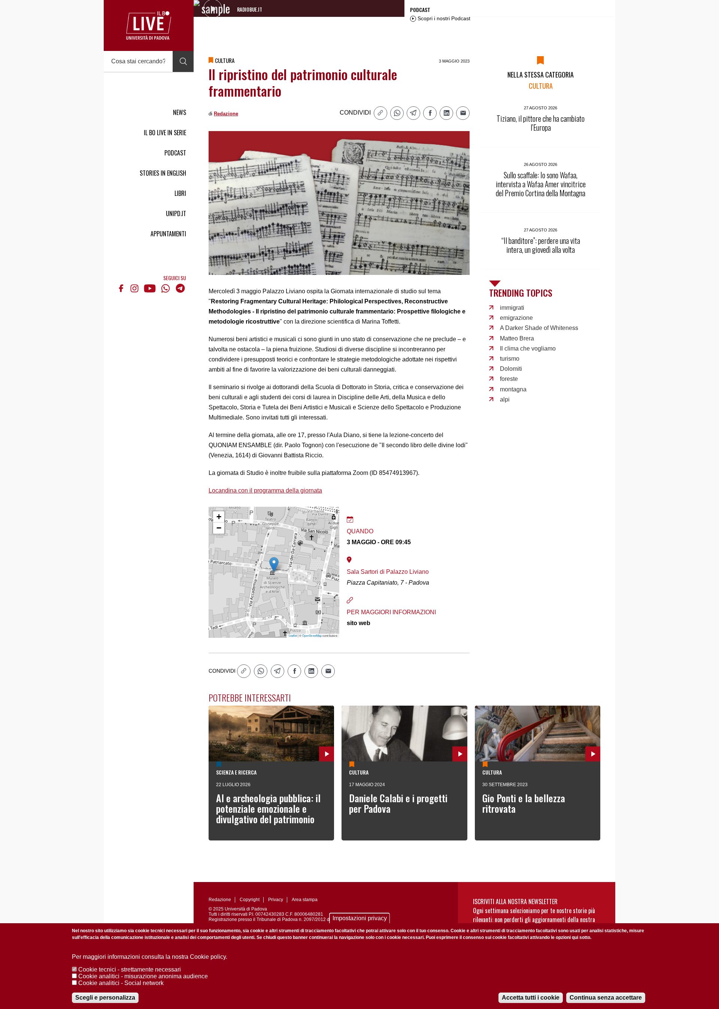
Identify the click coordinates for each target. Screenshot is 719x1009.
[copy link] (380, 113)
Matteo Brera (517, 338)
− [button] (218, 528)
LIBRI (180, 193)
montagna (513, 389)
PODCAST (175, 152)
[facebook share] (430, 113)
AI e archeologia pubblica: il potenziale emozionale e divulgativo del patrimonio (268, 808)
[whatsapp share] (397, 113)
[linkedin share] (446, 113)
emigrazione (516, 318)
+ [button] (218, 516)
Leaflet (293, 635)
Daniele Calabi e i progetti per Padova (398, 803)
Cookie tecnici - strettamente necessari (129, 969)
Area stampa (305, 899)
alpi (505, 399)
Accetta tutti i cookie (530, 997)
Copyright (250, 899)
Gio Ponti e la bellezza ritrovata (523, 803)
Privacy (275, 899)
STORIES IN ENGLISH (163, 173)
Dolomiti (511, 369)
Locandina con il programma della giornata (265, 490)
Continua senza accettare (606, 997)
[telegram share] (413, 113)
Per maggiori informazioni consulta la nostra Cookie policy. (149, 957)
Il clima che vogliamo (528, 348)
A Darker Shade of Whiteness (539, 328)
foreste (509, 379)
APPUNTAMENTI (168, 233)
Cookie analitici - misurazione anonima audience (143, 976)
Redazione (226, 113)
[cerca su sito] (183, 61)
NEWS (179, 112)
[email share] (463, 113)
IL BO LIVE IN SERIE (165, 132)
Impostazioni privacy (360, 918)
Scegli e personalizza (105, 997)
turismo (509, 358)
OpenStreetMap (312, 635)
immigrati (512, 307)
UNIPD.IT (176, 213)
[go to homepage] (149, 25)
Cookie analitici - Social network (121, 983)
